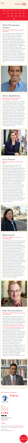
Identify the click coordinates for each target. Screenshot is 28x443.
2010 (12, 10)
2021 (8, 16)
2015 (8, 13)
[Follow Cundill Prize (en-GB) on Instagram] (3, 413)
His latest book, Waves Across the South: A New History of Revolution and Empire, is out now (13, 327)
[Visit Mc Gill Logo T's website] (14, 396)
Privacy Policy (5, 410)
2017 (16, 13)
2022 (12, 16)
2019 (23, 13)
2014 (4, 13)
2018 (20, 13)
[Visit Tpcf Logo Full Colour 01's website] (5, 399)
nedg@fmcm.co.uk (16, 427)
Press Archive (4, 408)
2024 (20, 16)
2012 (20, 10)
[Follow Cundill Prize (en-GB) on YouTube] (7, 413)
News (2, 406)
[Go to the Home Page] (21, 4)
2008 (4, 10)
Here (7, 420)
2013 (23, 10)
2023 (16, 16)
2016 (12, 13)
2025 (23, 16)
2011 (16, 10)
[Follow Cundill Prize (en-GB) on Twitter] (2, 413)
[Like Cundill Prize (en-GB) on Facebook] (5, 413)
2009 (8, 10)
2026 (14, 18)
